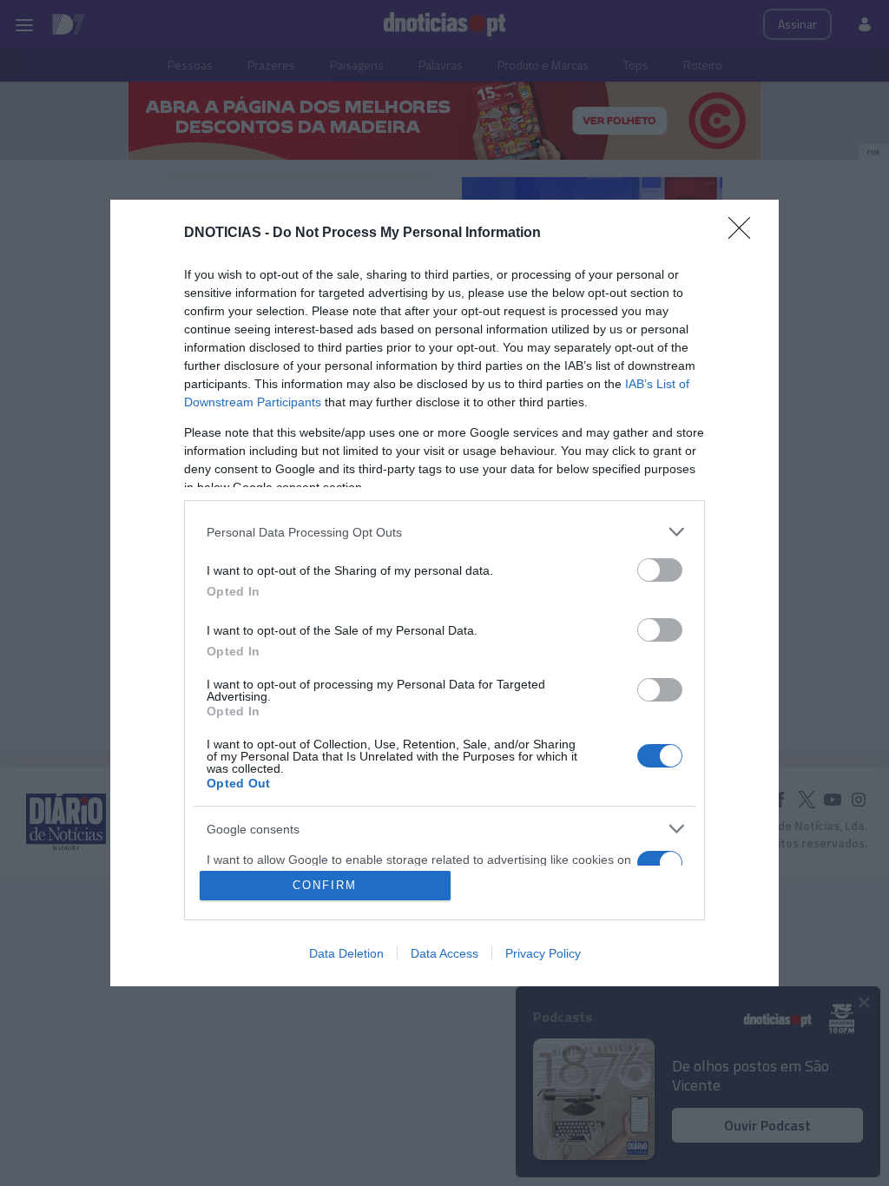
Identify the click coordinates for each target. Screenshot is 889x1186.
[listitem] (444, 532)
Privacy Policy (543, 953)
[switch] (659, 570)
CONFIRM (325, 885)
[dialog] (444, 593)
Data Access (444, 953)
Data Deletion (346, 953)
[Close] (744, 233)
